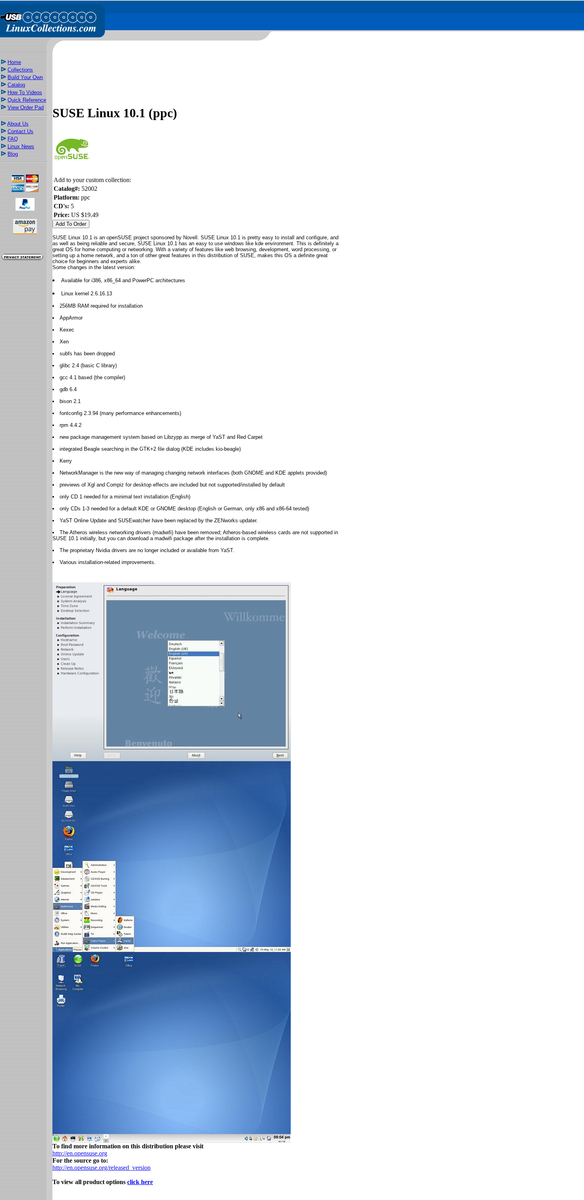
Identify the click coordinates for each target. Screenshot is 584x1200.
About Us (18, 124)
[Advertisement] (25, 402)
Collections (20, 70)
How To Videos (25, 92)
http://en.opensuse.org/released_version (101, 1167)
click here (140, 1182)
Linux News (21, 146)
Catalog (16, 85)
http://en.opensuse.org (79, 1153)
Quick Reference (27, 100)
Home (14, 62)
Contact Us (20, 131)
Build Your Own (25, 77)
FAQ (13, 139)
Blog (13, 154)
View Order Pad (26, 108)
